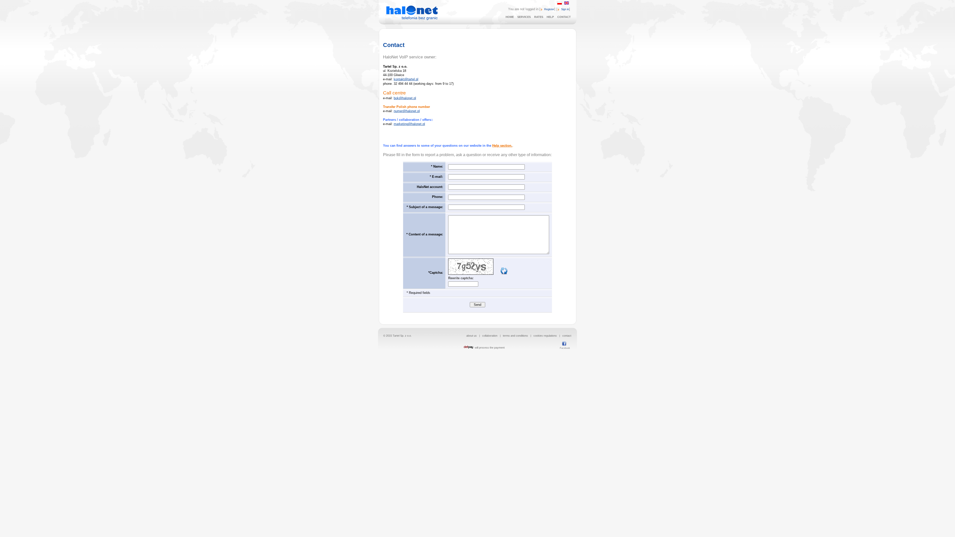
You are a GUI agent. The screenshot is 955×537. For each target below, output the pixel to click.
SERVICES (524, 16)
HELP (550, 16)
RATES (538, 16)
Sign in (565, 9)
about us (471, 335)
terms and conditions (515, 335)
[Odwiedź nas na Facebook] (563, 344)
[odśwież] (504, 273)
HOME (510, 16)
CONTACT (564, 16)
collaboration (489, 335)
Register (549, 9)
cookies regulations (545, 335)
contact (566, 335)
